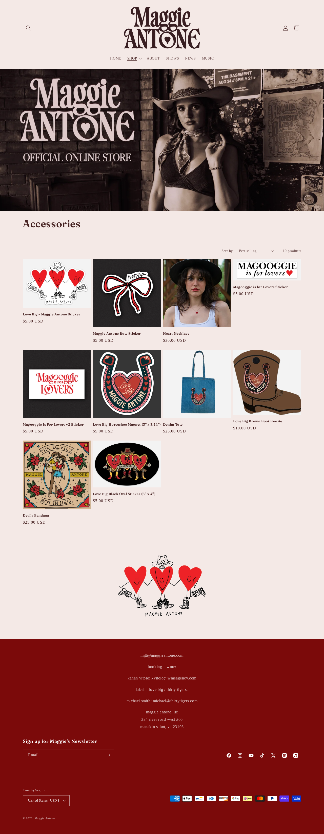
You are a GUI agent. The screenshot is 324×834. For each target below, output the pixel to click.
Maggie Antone (45, 818)
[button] (28, 27)
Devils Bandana (36, 515)
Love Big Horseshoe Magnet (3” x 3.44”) (127, 424)
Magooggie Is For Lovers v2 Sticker (53, 424)
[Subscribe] (108, 755)
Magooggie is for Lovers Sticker (260, 287)
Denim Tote (173, 424)
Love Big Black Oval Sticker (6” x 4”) (124, 494)
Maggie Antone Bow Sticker (117, 333)
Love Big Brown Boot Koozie (257, 421)
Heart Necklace (176, 333)
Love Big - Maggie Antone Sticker (51, 314)
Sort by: (227, 251)
